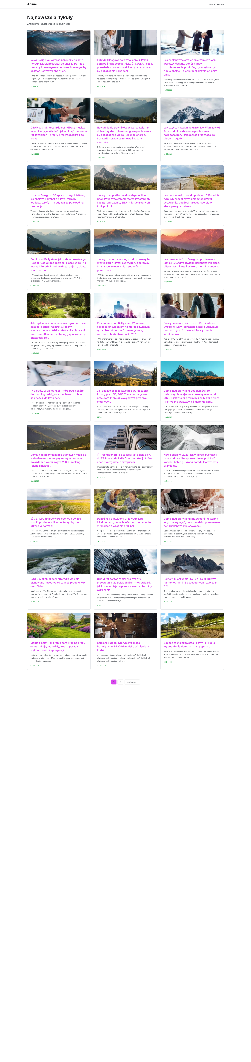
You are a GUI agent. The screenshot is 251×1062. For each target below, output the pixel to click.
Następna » (132, 682)
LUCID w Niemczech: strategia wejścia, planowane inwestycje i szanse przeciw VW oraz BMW (57, 582)
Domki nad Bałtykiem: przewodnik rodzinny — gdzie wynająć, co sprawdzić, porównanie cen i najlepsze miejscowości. (192, 522)
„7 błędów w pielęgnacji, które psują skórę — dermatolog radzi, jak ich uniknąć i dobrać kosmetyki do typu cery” (58, 394)
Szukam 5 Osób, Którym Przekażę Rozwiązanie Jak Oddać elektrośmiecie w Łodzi (123, 646)
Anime (32, 4)
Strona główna (216, 4)
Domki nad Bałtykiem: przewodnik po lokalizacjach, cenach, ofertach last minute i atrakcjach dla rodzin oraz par (124, 522)
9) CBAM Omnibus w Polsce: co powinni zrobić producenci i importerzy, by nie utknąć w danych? (55, 522)
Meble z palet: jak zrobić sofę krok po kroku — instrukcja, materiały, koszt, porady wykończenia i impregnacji (57, 646)
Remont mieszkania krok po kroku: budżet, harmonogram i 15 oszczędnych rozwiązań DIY (190, 582)
